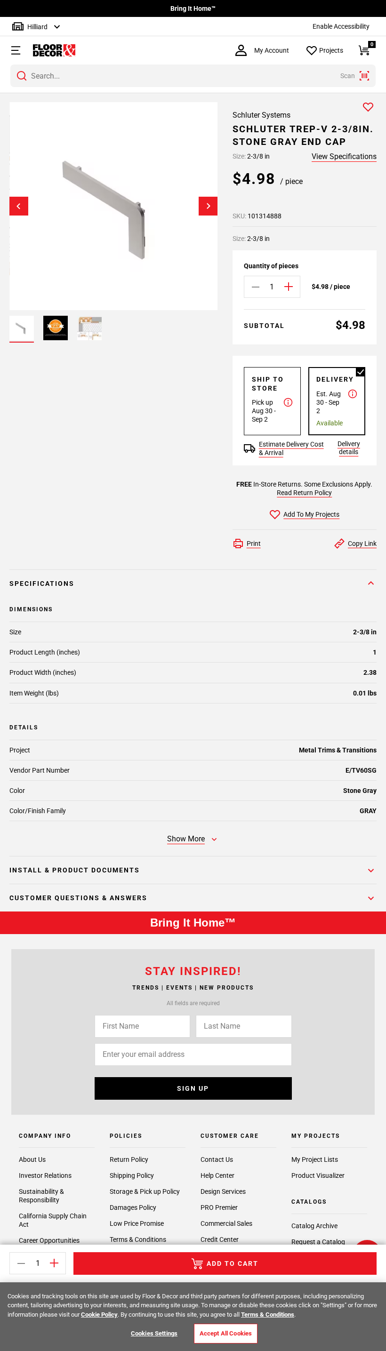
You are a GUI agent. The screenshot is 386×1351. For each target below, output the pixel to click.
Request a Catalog (318, 1242)
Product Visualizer (318, 1175)
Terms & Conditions (138, 1239)
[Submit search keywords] (21, 75)
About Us (32, 1159)
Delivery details (349, 448)
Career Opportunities (49, 1240)
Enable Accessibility (341, 26)
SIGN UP (193, 1088)
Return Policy (129, 1159)
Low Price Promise (137, 1223)
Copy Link (362, 543)
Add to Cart (232, 1263)
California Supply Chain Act (53, 1220)
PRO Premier (219, 1207)
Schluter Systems (261, 115)
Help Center (217, 1175)
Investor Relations (45, 1175)
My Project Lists (314, 1159)
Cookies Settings (154, 1333)
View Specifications (344, 156)
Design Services (223, 1191)
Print (254, 543)
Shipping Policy (132, 1175)
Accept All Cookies (226, 1333)
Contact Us (217, 1159)
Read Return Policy (304, 492)
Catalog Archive (314, 1226)
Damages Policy (133, 1207)
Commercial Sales (226, 1223)
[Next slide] (208, 206)
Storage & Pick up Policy (145, 1191)
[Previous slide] (18, 206)
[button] (11, 50)
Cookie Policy (99, 1314)
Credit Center (220, 1239)
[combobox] (193, 75)
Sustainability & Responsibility (41, 1196)
